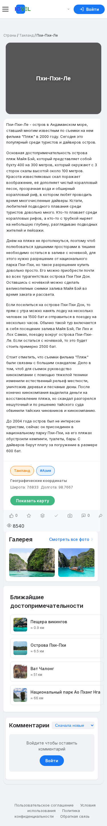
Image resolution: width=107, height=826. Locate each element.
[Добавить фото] (69, 515)
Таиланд (26, 35)
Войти (51, 760)
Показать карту (32, 500)
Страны (9, 35)
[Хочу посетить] (28, 515)
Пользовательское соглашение (44, 805)
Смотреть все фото (69, 539)
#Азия (45, 470)
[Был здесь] (56, 515)
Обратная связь (75, 816)
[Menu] (6, 9)
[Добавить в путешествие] (42, 515)
